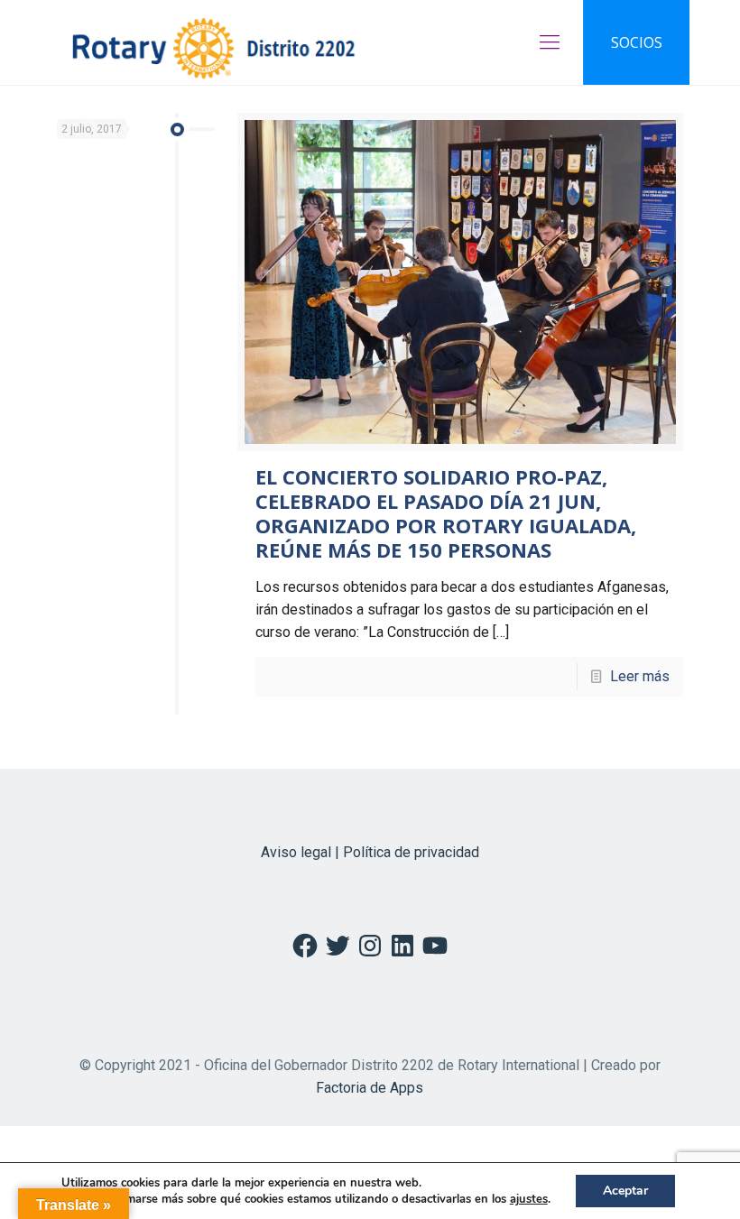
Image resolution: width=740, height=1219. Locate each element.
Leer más (640, 676)
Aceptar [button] (625, 1190)
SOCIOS (636, 42)
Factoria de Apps (369, 1087)
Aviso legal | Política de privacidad (370, 852)
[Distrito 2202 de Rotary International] (213, 42)
